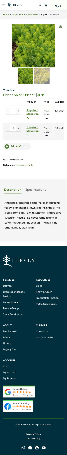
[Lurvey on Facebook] (30, 448)
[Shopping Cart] (45, 5)
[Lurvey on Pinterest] (37, 448)
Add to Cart (17, 146)
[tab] (13, 190)
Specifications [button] (35, 190)
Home (6, 14)
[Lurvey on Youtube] (44, 448)
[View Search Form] (40, 5)
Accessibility (33, 438)
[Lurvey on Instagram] (23, 448)
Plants (22, 14)
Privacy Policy (33, 434)
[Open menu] (4, 5)
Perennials (32, 14)
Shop (14, 14)
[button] (61, 27)
